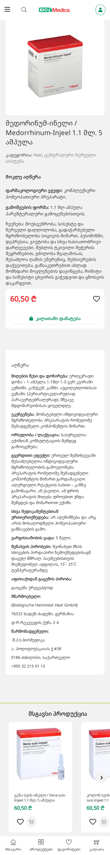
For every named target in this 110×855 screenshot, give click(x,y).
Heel (37, 155)
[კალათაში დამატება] (31, 821)
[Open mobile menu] (7, 9)
